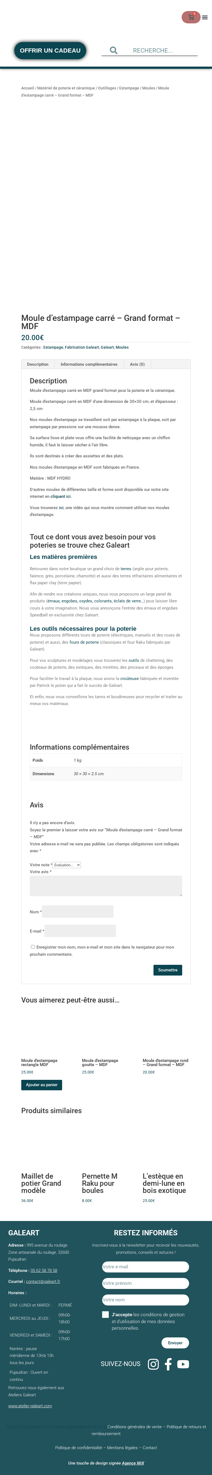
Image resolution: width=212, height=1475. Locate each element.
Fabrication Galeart (82, 347)
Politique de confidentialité (78, 1447)
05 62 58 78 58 (44, 1270)
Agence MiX (133, 1463)
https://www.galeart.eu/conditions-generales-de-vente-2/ (56, 1426)
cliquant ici (61, 496)
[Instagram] (153, 1364)
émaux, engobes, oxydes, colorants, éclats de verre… (95, 601)
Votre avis (41, 871)
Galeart (107, 347)
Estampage (129, 88)
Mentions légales (122, 1447)
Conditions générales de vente (134, 1426)
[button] (204, 17)
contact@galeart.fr (43, 1281)
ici (61, 507)
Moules (148, 88)
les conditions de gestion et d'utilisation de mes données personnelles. (148, 1321)
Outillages (107, 88)
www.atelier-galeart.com (30, 1405)
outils (134, 660)
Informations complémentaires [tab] (89, 364)
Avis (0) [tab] (137, 364)
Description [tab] (37, 364)
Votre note (41, 864)
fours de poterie (84, 642)
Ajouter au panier (41, 1084)
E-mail (37, 931)
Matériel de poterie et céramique (66, 88)
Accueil (27, 88)
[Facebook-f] (168, 1364)
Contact (150, 1447)
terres (126, 568)
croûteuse (129, 678)
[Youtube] (183, 1364)
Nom (36, 911)
